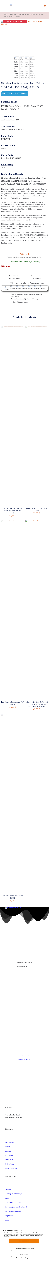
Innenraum (9, 1160)
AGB (7, 1220)
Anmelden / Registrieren (14, 1202)
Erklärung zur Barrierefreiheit (16, 1207)
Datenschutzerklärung (13, 1211)
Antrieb (8, 1151)
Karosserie (9, 1155)
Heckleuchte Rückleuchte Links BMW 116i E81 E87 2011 (12, 510)
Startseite (8, 1189)
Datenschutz (20, 1258)
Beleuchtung (13, 14)
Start (5, 14)
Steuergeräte (10, 1142)
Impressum (9, 1216)
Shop (7, 1198)
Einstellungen (24, 1254)
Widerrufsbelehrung (12, 1224)
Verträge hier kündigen (13, 1194)
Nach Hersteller (11, 1168)
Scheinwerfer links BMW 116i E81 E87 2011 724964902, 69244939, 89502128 (36, 704)
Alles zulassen (24, 1241)
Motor (7, 1147)
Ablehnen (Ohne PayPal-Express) (24, 1248)
